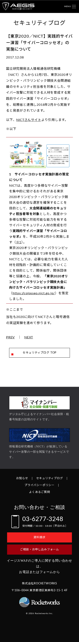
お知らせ (22, 478)
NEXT (28, 337)
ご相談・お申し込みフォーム (39, 549)
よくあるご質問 (39, 492)
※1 (18, 242)
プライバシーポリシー (39, 485)
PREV (10, 337)
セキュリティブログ (49, 478)
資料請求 (39, 537)
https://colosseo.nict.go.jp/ (34, 293)
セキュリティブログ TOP (39, 352)
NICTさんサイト (28, 120)
